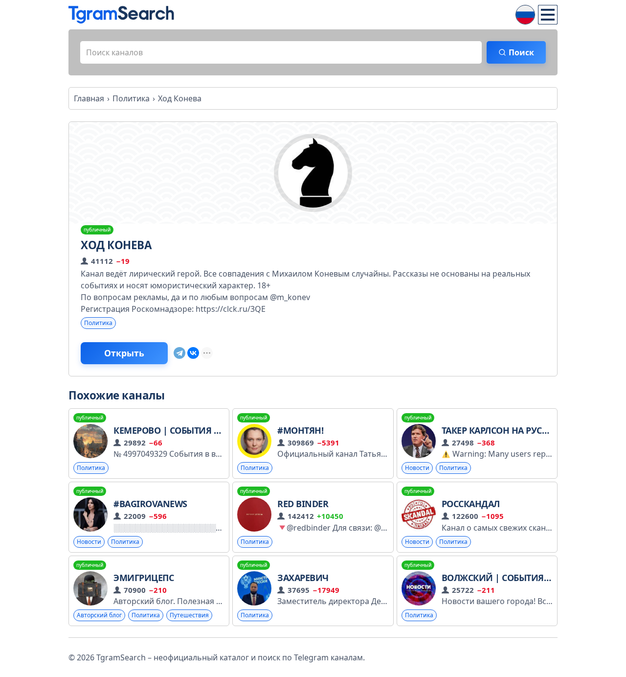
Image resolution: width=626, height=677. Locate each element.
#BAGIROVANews (150, 504)
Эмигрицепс (143, 578)
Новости (417, 468)
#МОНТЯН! (300, 430)
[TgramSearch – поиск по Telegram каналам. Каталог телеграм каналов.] (121, 14)
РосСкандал (471, 504)
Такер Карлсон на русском (504, 430)
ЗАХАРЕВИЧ (303, 578)
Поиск (521, 52)
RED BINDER (302, 504)
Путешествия (189, 615)
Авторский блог (99, 615)
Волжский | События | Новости (518, 578)
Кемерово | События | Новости (188, 430)
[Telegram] (179, 353)
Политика (98, 323)
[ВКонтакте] (193, 353)
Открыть (124, 353)
